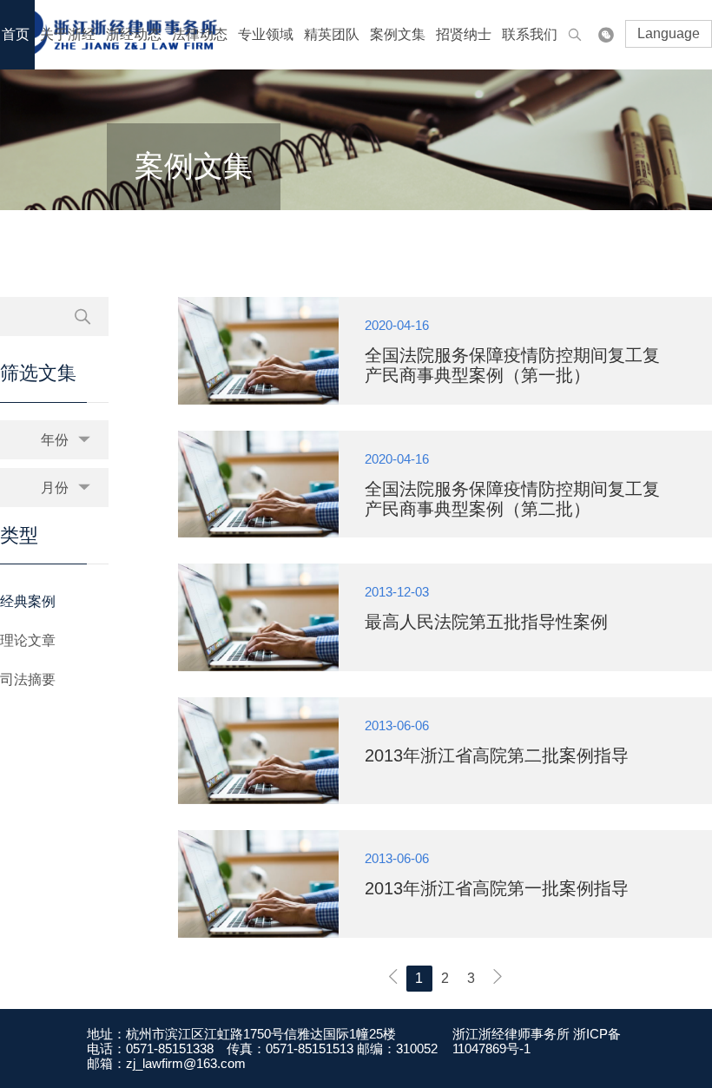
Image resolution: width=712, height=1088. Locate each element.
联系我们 (529, 34)
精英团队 (331, 34)
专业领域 (265, 34)
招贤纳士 (463, 34)
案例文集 (397, 34)
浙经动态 (134, 34)
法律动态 (199, 34)
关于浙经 (68, 34)
